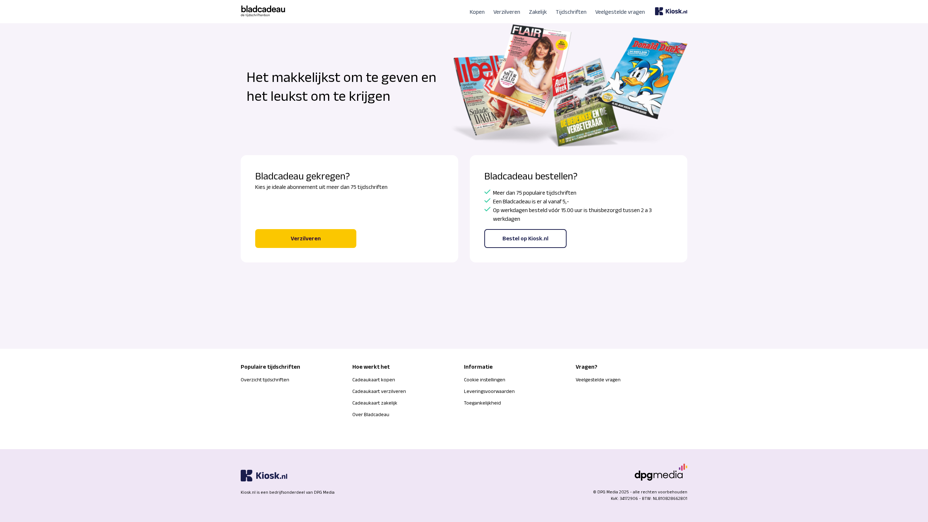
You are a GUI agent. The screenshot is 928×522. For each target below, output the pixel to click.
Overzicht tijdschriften (265, 379)
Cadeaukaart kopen (373, 379)
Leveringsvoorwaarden (489, 391)
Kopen (477, 12)
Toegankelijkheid (482, 403)
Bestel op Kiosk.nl (525, 238)
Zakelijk (538, 12)
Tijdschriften (571, 12)
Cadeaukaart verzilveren (379, 391)
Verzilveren (506, 12)
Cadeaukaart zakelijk (374, 403)
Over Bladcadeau (370, 414)
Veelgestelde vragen (620, 12)
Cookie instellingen (484, 379)
